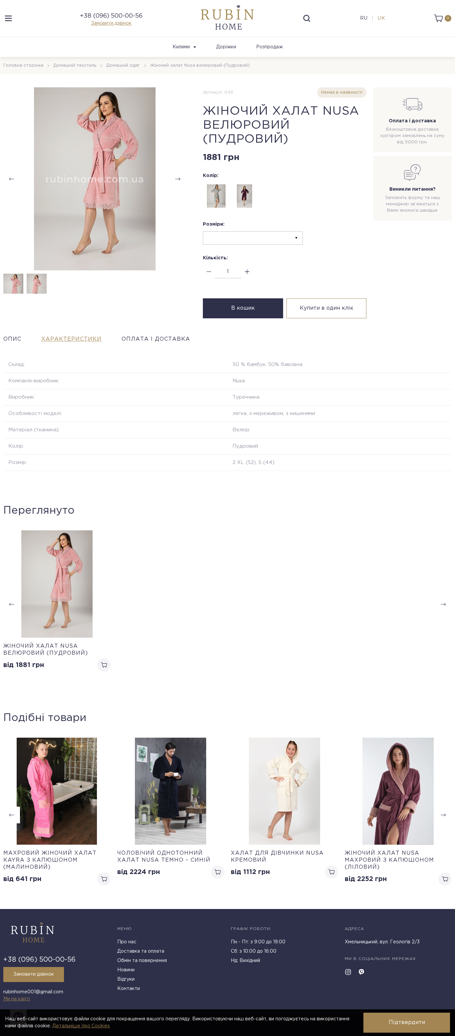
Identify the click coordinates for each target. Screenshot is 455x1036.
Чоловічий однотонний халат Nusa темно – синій (164, 857)
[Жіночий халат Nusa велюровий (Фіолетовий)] (244, 196)
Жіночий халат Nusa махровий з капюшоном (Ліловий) (389, 860)
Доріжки (226, 47)
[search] (307, 18)
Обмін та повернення (142, 961)
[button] (178, 179)
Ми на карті (16, 999)
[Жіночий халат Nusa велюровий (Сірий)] (216, 196)
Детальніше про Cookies (81, 1026)
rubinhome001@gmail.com (33, 992)
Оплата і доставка (156, 339)
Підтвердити (407, 1022)
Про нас (126, 942)
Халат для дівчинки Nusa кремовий (277, 857)
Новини (126, 970)
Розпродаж (269, 47)
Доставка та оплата (140, 951)
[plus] (247, 272)
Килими (181, 47)
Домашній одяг (123, 65)
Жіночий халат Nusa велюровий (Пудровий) (45, 650)
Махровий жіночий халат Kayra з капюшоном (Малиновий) (50, 860)
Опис (12, 339)
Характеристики (71, 339)
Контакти (128, 989)
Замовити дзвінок (111, 23)
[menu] (8, 18)
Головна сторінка (23, 65)
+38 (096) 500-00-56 (111, 16)
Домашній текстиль (74, 65)
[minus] (209, 272)
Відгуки (126, 979)
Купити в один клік (326, 308)
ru (364, 18)
